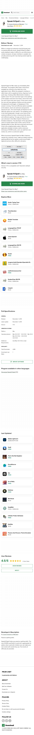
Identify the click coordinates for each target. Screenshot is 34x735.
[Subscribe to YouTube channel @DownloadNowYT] (10, 720)
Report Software (18, 361)
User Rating (10, 26)
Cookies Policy (5, 706)
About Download (6, 683)
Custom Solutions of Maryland (10, 634)
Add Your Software (6, 686)
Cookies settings (6, 712)
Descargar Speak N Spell (8, 372)
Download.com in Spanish (8, 692)
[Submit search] (11, 12)
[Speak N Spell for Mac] (3, 23)
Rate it (17, 570)
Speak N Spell (16, 21)
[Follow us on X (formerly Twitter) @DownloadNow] (6, 720)
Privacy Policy (5, 700)
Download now (18, 31)
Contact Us (5, 689)
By (15, 24)
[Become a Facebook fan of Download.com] (3, 720)
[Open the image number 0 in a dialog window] (14, 152)
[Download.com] (5, 12)
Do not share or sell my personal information (13, 709)
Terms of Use (5, 703)
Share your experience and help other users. (14, 38)
